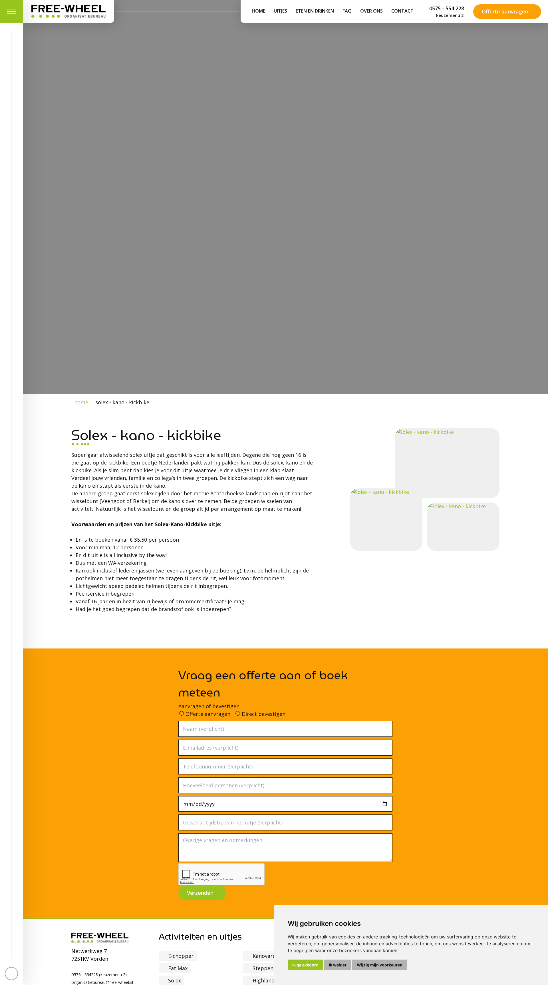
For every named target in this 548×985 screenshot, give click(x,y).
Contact (402, 11)
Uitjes (280, 11)
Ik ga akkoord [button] (305, 964)
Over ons (371, 11)
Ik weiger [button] (337, 964)
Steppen (263, 968)
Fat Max (178, 968)
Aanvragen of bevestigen (208, 706)
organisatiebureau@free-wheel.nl (102, 982)
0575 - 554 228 (446, 11)
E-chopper (181, 955)
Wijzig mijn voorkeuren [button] (379, 964)
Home (258, 11)
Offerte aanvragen (505, 11)
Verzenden (200, 892)
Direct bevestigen (263, 713)
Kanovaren (266, 955)
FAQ (347, 11)
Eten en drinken (315, 11)
